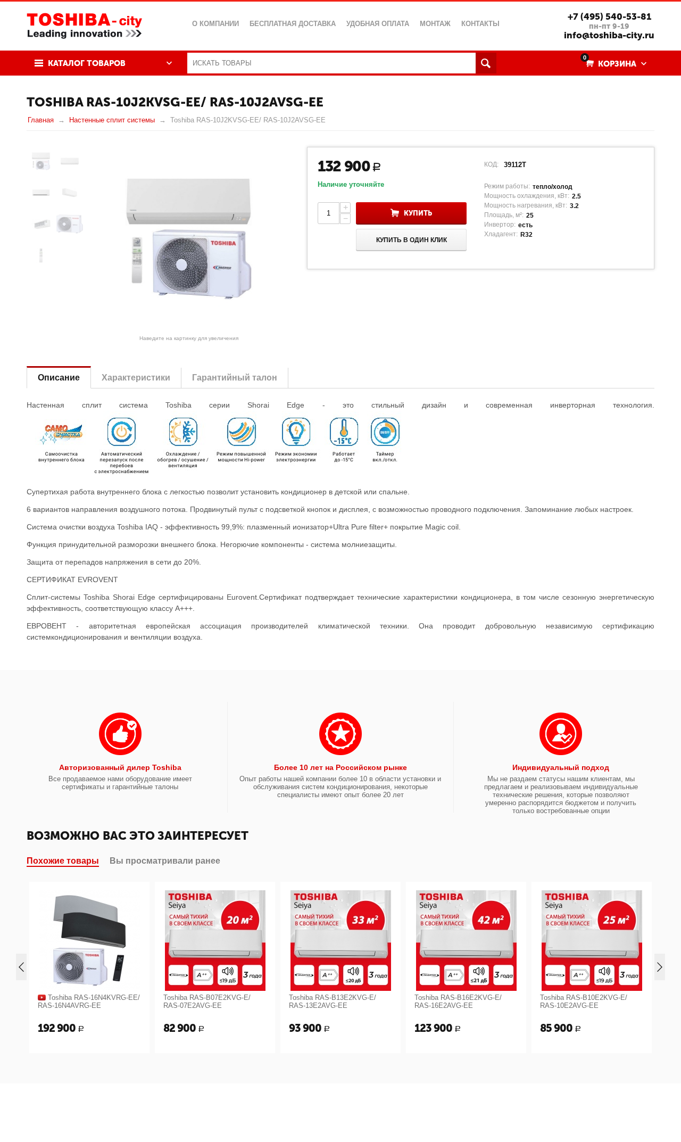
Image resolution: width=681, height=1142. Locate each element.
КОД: (491, 164)
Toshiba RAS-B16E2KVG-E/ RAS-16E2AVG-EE (458, 1001)
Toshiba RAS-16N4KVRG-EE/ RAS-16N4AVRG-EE (89, 1001)
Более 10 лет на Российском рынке (340, 767)
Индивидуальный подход (560, 767)
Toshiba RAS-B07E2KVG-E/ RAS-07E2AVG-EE (207, 1001)
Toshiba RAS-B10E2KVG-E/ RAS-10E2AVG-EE (583, 1001)
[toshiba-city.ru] (84, 25)
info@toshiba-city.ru (609, 35)
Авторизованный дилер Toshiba (120, 767)
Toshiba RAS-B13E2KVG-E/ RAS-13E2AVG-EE (332, 1001)
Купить (418, 213)
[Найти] (486, 63)
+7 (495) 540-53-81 (609, 16)
